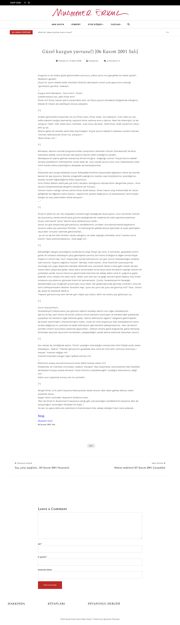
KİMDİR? (76, 24)
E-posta (42, 557)
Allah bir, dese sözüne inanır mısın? (55, 32)
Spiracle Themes (111, 619)
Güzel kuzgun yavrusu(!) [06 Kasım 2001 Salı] (90, 51)
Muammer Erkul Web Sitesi (78, 619)
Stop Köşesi (95, 24)
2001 (91, 445)
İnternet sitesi (45, 569)
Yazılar (115, 24)
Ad (40, 544)
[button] (166, 32)
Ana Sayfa (58, 24)
